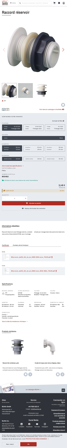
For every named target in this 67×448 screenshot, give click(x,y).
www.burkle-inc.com (8, 428)
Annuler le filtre (57, 121)
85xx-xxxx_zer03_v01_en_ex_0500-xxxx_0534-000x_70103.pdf (33, 271)
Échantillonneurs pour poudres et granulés (59, 415)
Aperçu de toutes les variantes (35, 208)
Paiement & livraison (58, 410)
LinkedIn (21, 426)
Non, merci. (10, 444)
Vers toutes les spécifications (12, 166)
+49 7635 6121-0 (33, 406)
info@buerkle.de (36, 409)
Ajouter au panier (35, 203)
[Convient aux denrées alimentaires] (7, 109)
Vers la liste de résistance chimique (14, 321)
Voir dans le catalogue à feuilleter (50, 109)
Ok (28, 444)
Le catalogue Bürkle (32, 389)
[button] (63, 50)
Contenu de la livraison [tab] (20, 245)
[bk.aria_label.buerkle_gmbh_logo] (5, 3)
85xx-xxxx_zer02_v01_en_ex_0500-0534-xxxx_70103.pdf (31, 257)
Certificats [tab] (5, 245)
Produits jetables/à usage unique (59, 422)
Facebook (29, 426)
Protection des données (36, 439)
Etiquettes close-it (59, 430)
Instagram (45, 426)
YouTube (37, 426)
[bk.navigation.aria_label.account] (63, 3)
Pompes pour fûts (59, 426)
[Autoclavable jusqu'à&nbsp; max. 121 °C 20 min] (3, 109)
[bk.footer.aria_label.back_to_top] (63, 390)
